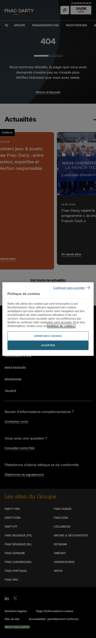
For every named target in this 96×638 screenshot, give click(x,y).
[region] (47, 319)
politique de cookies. (61, 326)
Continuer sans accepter (69, 287)
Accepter (48, 345)
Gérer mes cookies (48, 336)
